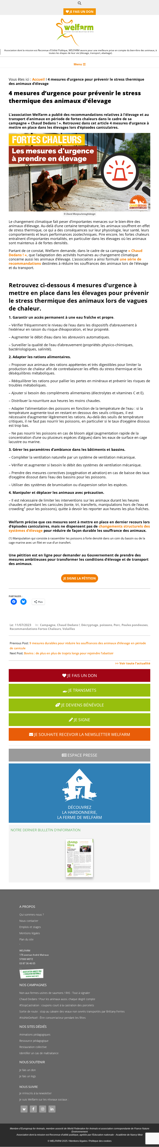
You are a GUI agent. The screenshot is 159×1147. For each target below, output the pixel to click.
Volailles (68, 629)
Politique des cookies (100, 1141)
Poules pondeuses (135, 625)
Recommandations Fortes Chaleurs (35, 629)
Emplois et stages (30, 927)
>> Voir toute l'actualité (132, 663)
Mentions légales (29, 933)
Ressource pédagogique (33, 1041)
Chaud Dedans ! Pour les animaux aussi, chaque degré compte (57, 999)
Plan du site (26, 939)
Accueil (38, 79)
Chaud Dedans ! (68, 625)
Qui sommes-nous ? (31, 914)
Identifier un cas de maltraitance (39, 1053)
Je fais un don (27, 1070)
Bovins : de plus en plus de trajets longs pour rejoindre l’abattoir (68, 653)
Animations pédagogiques (34, 1034)
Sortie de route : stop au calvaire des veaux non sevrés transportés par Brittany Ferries (72, 1011)
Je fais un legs (27, 1076)
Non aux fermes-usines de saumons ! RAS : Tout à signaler (54, 993)
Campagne (47, 625)
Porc (117, 625)
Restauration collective (33, 1047)
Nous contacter (28, 921)
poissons (106, 625)
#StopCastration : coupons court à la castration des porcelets (56, 1005)
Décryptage (89, 625)
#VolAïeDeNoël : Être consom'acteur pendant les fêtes (52, 1017)
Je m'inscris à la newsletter (35, 1093)
